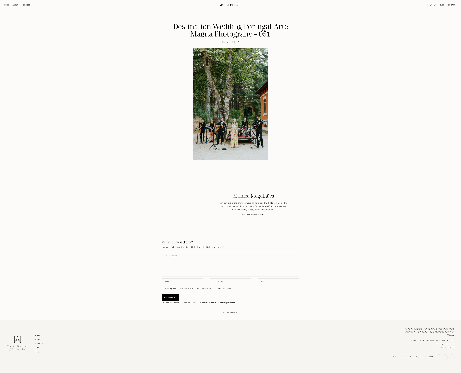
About (15, 5)
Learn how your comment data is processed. (216, 302)
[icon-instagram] (451, 356)
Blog (442, 5)
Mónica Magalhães (253, 195)
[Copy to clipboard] (238, 168)
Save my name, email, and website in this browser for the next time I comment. (198, 289)
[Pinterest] (233, 168)
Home (6, 5)
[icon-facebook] (439, 356)
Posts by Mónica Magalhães (253, 214)
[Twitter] (228, 168)
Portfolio (432, 5)
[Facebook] (222, 168)
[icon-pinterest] (445, 356)
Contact (451, 5)
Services (26, 5)
